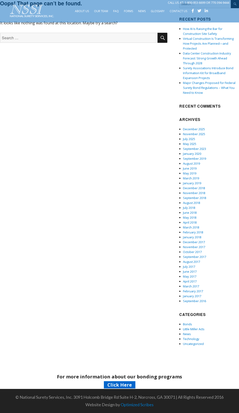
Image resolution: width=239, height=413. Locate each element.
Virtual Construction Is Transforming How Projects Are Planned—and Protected (208, 43)
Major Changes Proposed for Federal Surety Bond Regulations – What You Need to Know (209, 88)
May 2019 (189, 173)
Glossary (158, 11)
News (142, 11)
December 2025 (194, 129)
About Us (82, 11)
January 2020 (192, 154)
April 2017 (190, 281)
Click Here (119, 385)
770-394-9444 (220, 2)
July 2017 (189, 266)
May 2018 (189, 217)
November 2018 (194, 193)
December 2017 (194, 242)
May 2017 (189, 276)
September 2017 (194, 257)
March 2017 (191, 286)
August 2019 (191, 163)
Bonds (187, 324)
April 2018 (190, 222)
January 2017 (192, 296)
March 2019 (191, 178)
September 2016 (194, 301)
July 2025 (189, 139)
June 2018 (190, 212)
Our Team (101, 11)
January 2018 (192, 237)
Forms (128, 11)
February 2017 (193, 291)
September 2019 (194, 158)
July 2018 (189, 208)
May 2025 (189, 144)
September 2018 (194, 198)
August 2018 (191, 203)
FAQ (116, 11)
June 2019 (190, 168)
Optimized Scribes (137, 404)
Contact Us (178, 11)
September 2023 (194, 149)
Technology (191, 339)
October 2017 (192, 252)
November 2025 (194, 134)
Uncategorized (193, 344)
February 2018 (193, 232)
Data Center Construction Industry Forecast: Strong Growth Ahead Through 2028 (207, 58)
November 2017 (194, 247)
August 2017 (191, 262)
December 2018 (194, 188)
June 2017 (190, 271)
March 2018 (191, 227)
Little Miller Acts (193, 329)
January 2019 (192, 183)
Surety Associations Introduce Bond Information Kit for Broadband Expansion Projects (208, 73)
